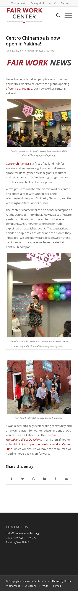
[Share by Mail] (66, 478)
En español (37, 3)
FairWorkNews (35, 50)
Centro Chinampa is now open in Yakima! (33, 41)
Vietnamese (18, 3)
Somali (65, 3)
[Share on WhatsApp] (33, 478)
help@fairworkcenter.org (22, 533)
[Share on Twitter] (22, 478)
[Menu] (66, 15)
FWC (52, 50)
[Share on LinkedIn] (44, 478)
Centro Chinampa (20, 88)
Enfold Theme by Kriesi (57, 581)
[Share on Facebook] (11, 478)
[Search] (56, 15)
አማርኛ (52, 3)
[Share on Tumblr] (55, 478)
